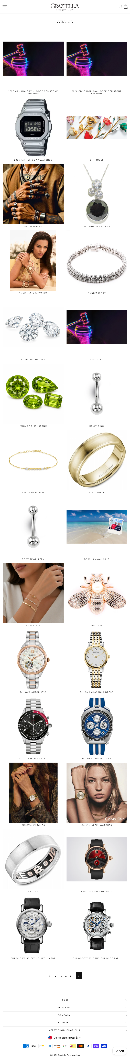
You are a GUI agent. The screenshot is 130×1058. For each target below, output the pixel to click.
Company (64, 1015)
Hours (64, 1000)
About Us (64, 1007)
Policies (64, 1022)
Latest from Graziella (64, 1030)
